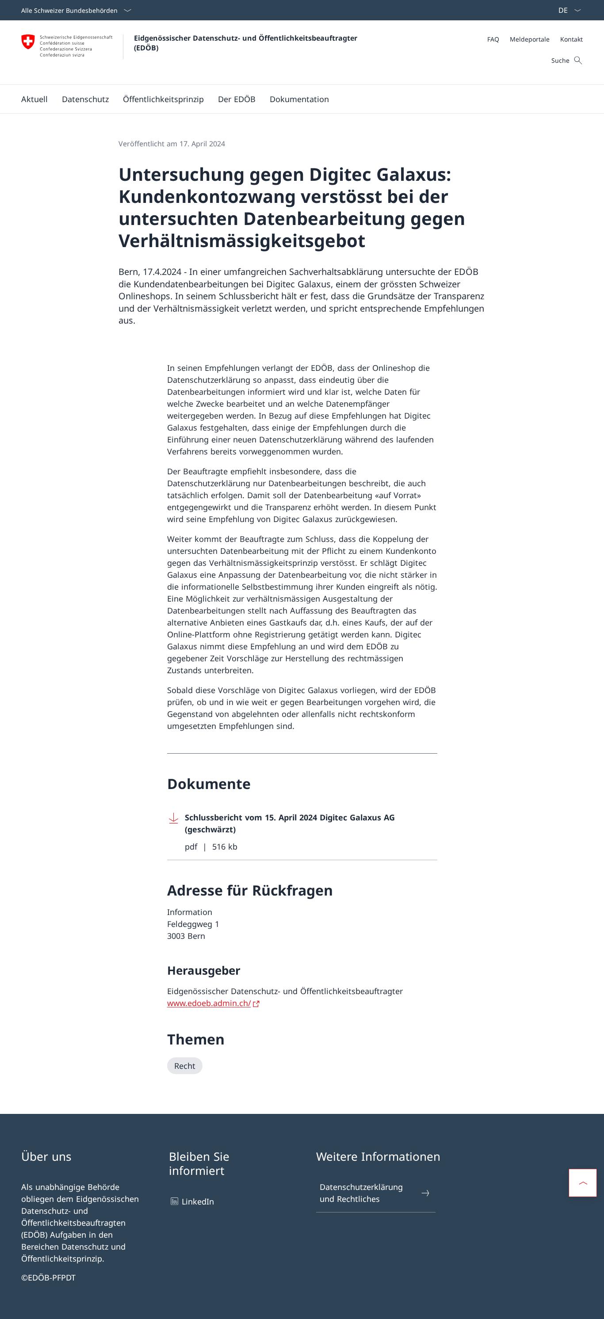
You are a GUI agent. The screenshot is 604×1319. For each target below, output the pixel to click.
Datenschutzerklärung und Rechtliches (361, 1193)
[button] (34, 99)
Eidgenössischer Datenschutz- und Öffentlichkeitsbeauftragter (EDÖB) (248, 43)
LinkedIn (198, 1201)
